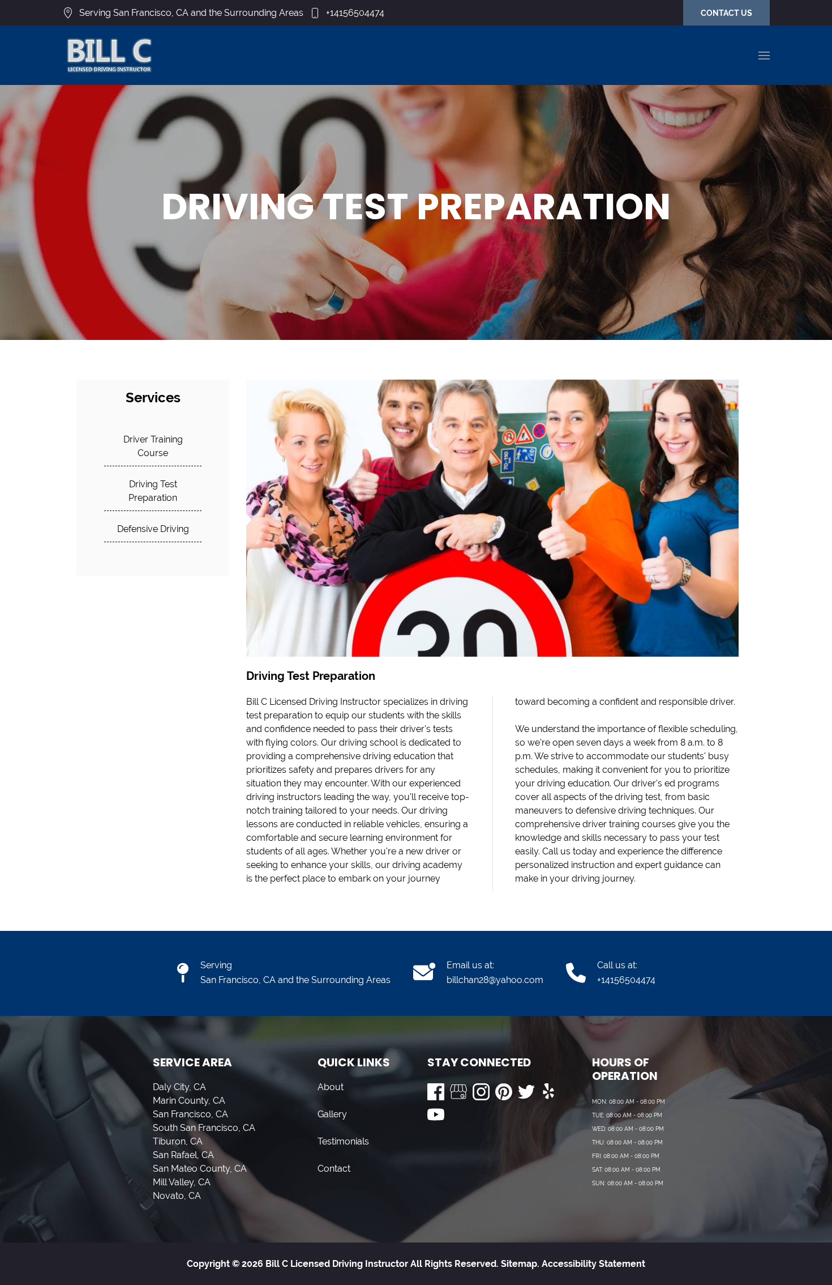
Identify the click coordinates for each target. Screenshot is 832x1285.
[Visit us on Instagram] (481, 1091)
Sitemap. (519, 1263)
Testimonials (343, 1141)
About (331, 1087)
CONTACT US (726, 13)
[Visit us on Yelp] (549, 1091)
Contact (334, 1168)
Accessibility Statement (593, 1263)
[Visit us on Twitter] (526, 1091)
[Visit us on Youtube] (435, 1114)
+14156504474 (355, 12)
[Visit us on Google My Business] (458, 1091)
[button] (764, 55)
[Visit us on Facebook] (435, 1091)
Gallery (332, 1114)
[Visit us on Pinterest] (503, 1091)
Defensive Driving (153, 529)
